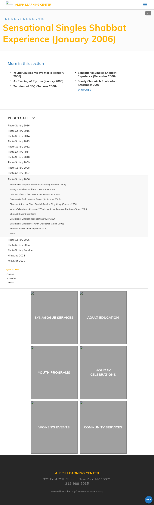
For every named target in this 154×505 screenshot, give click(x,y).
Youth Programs (54, 372)
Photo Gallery (11, 19)
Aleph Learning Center (33, 4)
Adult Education (103, 317)
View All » (84, 90)
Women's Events (54, 427)
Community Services (103, 427)
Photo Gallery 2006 (33, 19)
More (12, 233)
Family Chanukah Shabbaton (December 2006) (97, 83)
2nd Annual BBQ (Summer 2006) (35, 86)
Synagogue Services (54, 317)
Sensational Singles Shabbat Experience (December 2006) (97, 74)
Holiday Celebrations (103, 372)
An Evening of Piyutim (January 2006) (38, 81)
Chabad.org (69, 491)
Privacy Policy (96, 491)
